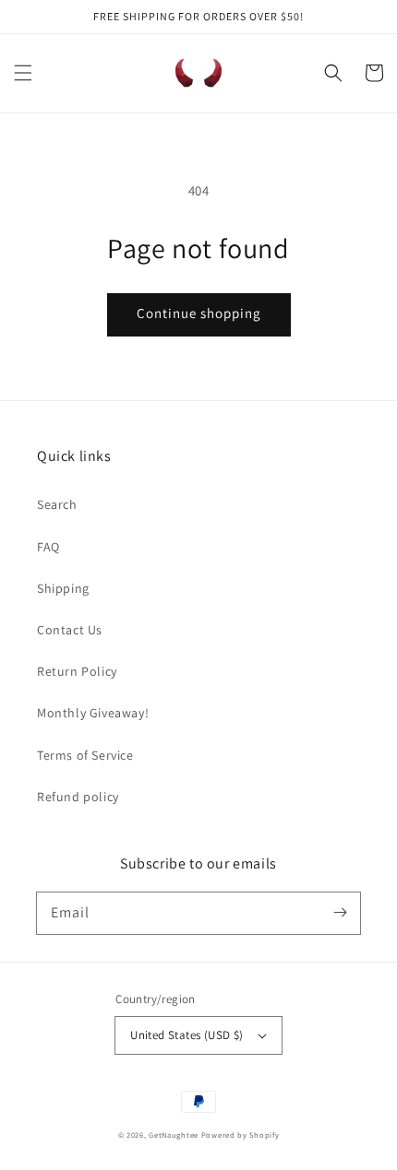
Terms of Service (85, 755)
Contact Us (69, 629)
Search (57, 504)
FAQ (48, 546)
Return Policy (77, 671)
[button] (23, 73)
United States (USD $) (186, 1035)
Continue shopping (199, 313)
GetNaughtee (173, 1134)
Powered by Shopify (240, 1134)
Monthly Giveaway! (93, 712)
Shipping (63, 588)
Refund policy (78, 796)
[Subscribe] (339, 912)
